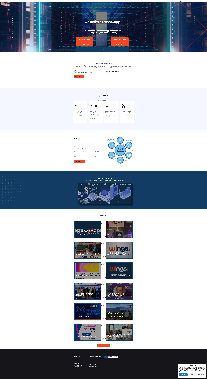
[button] (204, 365)
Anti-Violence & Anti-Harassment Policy (78, 366)
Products (76, 358)
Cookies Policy (77, 368)
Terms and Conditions (78, 370)
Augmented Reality (119, 44)
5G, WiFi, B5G (84, 44)
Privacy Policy (77, 363)
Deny (192, 374)
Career (75, 361)
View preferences (201, 374)
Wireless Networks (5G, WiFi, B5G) (95, 362)
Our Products (102, 49)
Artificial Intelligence (120, 39)
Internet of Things (84, 40)
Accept (183, 374)
